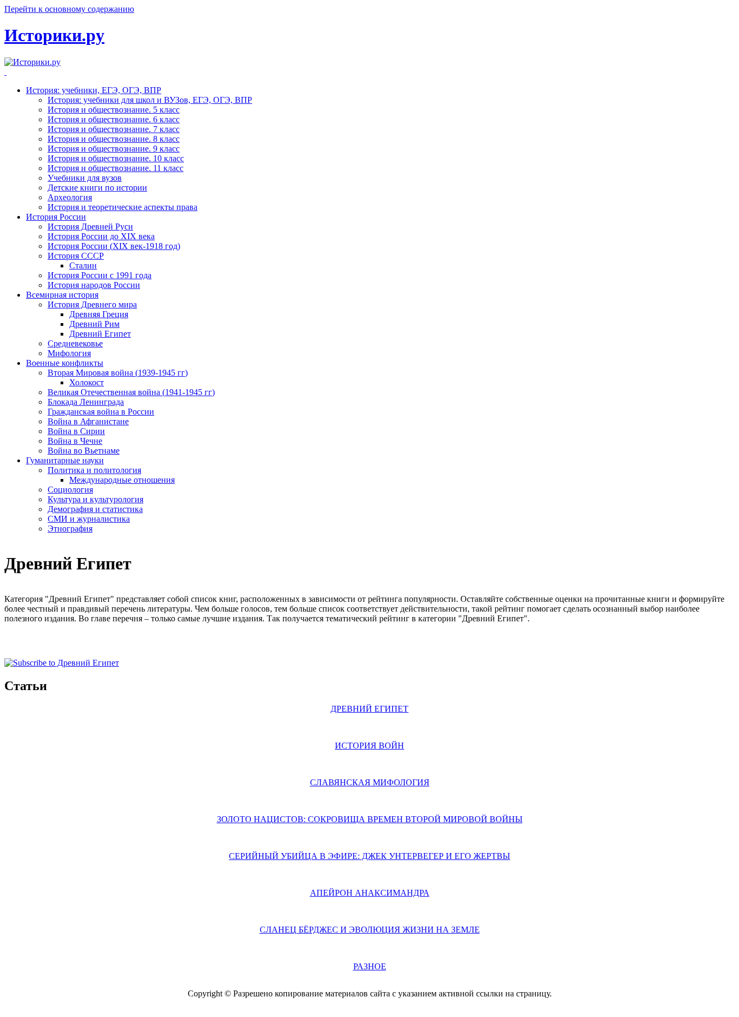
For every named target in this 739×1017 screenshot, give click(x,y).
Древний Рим (94, 324)
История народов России (94, 285)
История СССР (76, 255)
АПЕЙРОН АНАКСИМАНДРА (370, 892)
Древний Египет (100, 333)
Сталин (83, 265)
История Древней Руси (90, 226)
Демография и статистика (95, 509)
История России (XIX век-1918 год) (114, 246)
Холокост (86, 382)
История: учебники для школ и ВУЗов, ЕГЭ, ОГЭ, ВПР (150, 99)
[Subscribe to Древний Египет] (61, 662)
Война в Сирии (76, 431)
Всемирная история (62, 294)
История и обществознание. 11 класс (115, 168)
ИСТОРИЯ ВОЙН (369, 745)
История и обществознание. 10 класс (116, 158)
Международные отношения (122, 479)
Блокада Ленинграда (86, 401)
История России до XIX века (101, 236)
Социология (70, 489)
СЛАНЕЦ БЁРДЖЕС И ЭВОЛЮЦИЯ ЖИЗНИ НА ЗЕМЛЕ (370, 929)
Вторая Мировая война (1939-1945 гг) (118, 372)
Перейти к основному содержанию (69, 9)
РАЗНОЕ (369, 966)
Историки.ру (54, 35)
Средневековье (75, 343)
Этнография (70, 528)
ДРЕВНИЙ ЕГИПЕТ (369, 708)
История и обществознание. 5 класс (114, 109)
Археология (70, 197)
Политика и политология (94, 470)
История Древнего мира (92, 304)
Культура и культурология (95, 499)
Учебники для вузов (85, 177)
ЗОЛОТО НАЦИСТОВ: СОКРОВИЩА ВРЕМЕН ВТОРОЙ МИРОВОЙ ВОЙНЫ (370, 819)
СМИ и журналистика (89, 518)
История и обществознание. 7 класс (114, 129)
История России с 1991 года (99, 275)
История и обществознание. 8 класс (114, 138)
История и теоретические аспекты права (122, 207)
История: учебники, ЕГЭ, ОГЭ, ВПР (93, 90)
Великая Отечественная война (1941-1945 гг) (131, 392)
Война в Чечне (75, 440)
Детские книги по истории (97, 187)
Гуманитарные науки (65, 460)
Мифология (69, 353)
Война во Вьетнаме (84, 450)
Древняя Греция (98, 314)
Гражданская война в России (101, 411)
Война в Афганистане (88, 421)
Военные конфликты (64, 363)
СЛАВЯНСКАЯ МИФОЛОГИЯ (370, 782)
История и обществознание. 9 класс (114, 148)
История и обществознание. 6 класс (114, 119)
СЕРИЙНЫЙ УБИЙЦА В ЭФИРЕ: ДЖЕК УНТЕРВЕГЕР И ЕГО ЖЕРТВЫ (369, 856)
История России (56, 216)
